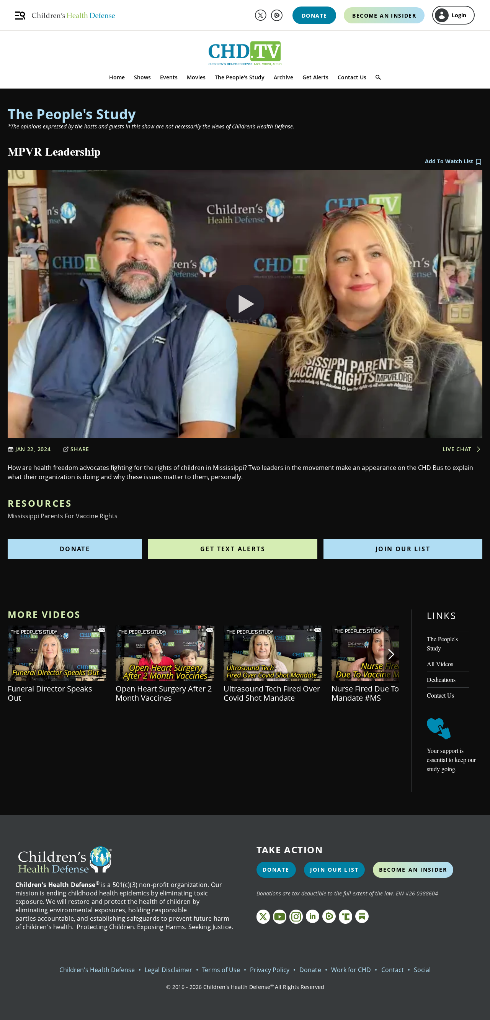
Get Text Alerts (232, 549)
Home (117, 77)
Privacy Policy (269, 970)
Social (422, 970)
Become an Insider (413, 869)
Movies (196, 77)
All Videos (440, 664)
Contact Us (352, 77)
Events (169, 77)
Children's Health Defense (97, 970)
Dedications (441, 679)
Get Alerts (315, 77)
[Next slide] (391, 654)
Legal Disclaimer (168, 970)
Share (79, 449)
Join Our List (403, 549)
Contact (392, 970)
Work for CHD (351, 970)
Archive (283, 77)
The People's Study (240, 77)
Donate (75, 549)
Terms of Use (221, 970)
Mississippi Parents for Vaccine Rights (63, 516)
